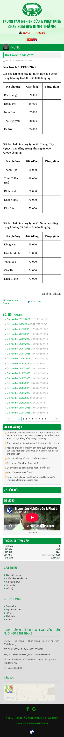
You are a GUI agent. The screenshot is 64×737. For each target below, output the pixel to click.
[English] (34, 39)
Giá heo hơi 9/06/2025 (18, 398)
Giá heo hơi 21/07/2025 (18, 373)
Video (9, 619)
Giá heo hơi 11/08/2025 (18, 358)
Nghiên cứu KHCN (15, 609)
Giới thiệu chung (14, 575)
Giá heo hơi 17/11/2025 (18, 319)
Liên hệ (9, 588)
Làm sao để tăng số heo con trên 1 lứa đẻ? (27, 458)
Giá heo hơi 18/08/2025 (18, 353)
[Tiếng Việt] (29, 39)
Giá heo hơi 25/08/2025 (18, 348)
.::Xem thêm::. (32, 532)
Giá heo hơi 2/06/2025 (18, 402)
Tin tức (9, 613)
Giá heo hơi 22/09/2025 (18, 339)
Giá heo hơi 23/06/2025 (18, 388)
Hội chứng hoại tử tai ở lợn (19, 472)
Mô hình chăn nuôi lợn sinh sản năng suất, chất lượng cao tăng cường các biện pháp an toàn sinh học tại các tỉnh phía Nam (32, 451)
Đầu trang (36, 301)
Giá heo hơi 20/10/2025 (18, 334)
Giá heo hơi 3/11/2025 (18, 324)
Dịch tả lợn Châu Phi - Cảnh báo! (22, 463)
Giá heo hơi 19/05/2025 (18, 407)
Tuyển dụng (11, 585)
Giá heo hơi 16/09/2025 (18, 344)
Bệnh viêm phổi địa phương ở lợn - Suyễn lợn (28, 468)
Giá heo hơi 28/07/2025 (18, 368)
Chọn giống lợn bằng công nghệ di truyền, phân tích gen (33, 443)
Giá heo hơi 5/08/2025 (18, 363)
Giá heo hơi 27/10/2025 (18, 329)
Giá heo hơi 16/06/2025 (18, 393)
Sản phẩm (11, 606)
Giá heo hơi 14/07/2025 (18, 378)
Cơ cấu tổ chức (13, 582)
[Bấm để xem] (29, 692)
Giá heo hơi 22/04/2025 (18, 412)
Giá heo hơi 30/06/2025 (18, 383)
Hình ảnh (10, 616)
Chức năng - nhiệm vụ (16, 578)
